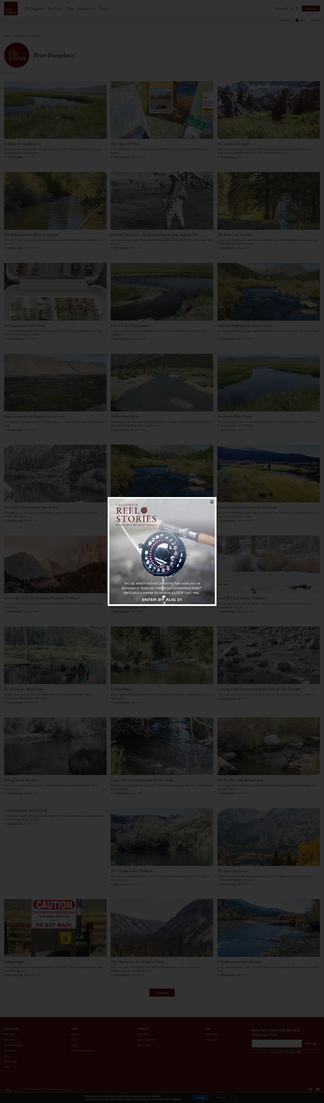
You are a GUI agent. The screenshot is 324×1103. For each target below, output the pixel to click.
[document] (162, 551)
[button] (212, 501)
